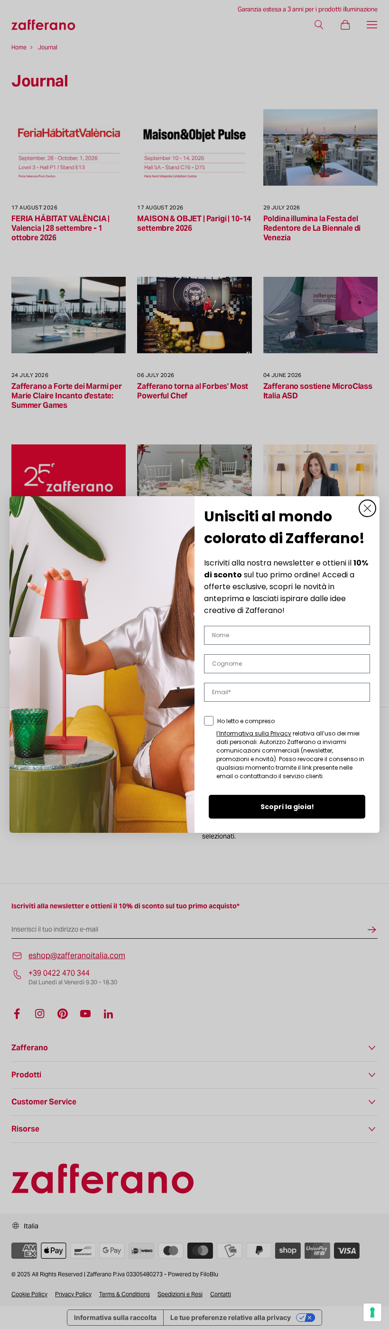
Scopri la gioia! (287, 806)
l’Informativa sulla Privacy (253, 733)
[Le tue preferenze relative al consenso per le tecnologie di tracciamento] (372, 1312)
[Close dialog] (367, 508)
